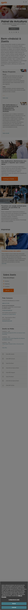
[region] (14, 595)
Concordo (14, 607)
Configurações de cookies (14, 599)
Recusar (14, 603)
